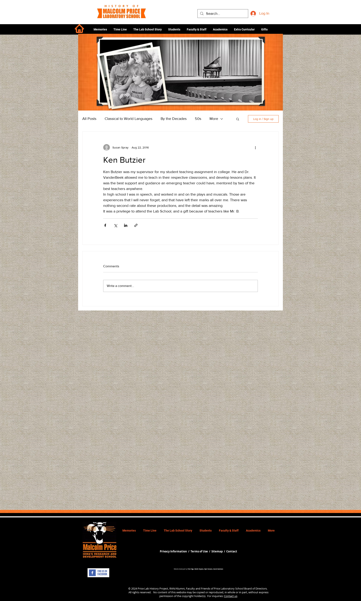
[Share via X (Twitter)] (115, 225)
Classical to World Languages (128, 119)
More (214, 119)
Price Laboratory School (229, 588)
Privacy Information (174, 551)
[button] (220, 29)
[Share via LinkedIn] (126, 225)
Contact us (230, 596)
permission (166, 596)
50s (198, 119)
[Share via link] (136, 225)
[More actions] (255, 147)
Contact (231, 551)
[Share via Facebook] (105, 225)
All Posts (89, 119)
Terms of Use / (201, 551)
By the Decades (174, 119)
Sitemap (217, 551)
